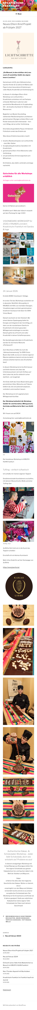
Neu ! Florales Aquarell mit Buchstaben (16, 971)
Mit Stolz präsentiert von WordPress (14, 1005)
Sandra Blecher (21, 21)
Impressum (7, 990)
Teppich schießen (13, 920)
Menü (19, 14)
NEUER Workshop (23, 918)
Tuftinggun (26, 920)
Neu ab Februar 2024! (10, 957)
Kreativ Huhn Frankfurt (13, 4)
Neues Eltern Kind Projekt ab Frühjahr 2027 (18, 950)
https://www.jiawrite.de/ (11, 567)
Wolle (8, 921)
